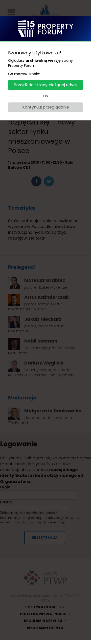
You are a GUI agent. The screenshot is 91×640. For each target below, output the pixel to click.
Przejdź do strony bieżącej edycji (45, 85)
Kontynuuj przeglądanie (45, 107)
